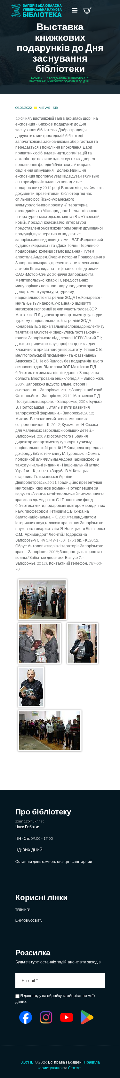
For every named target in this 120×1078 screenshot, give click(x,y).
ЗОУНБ (27, 1062)
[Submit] (101, 980)
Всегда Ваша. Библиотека (67, 78)
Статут (74, 1067)
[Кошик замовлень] (87, 10)
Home (35, 78)
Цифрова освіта (28, 920)
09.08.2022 (23, 108)
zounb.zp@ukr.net (29, 821)
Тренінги (22, 909)
